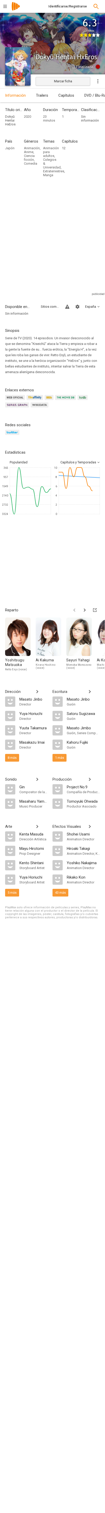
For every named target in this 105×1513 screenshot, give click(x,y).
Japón (10, 148)
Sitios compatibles (50, 306)
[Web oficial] (16, 400)
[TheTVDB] (83, 400)
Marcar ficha (63, 81)
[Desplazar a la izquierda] (74, 610)
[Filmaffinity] (36, 400)
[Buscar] (96, 6)
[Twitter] (13, 435)
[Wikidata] (40, 408)
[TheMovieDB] (66, 400)
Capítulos (66, 95)
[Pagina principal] (15, 10)
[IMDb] (50, 400)
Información (15, 95)
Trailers (42, 95)
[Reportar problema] (67, 307)
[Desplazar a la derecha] (85, 610)
